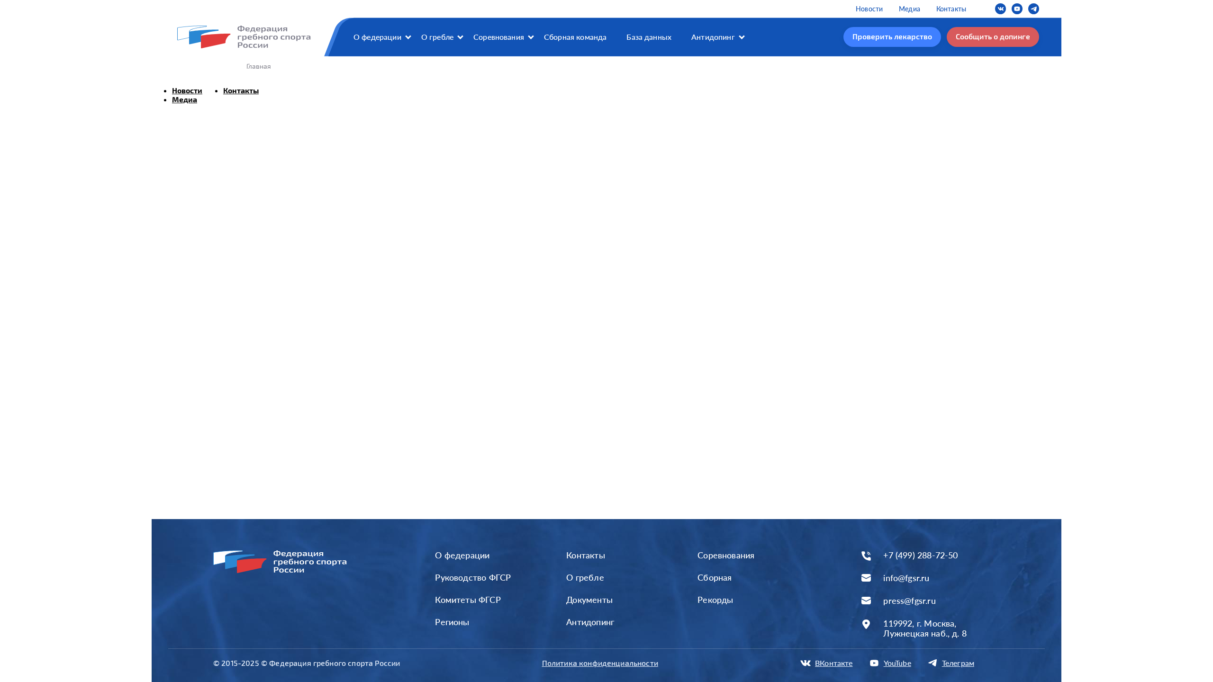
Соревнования (498, 36)
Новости (869, 9)
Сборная (714, 577)
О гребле (437, 36)
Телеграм (958, 662)
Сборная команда (575, 36)
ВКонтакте (833, 662)
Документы (589, 599)
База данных (648, 36)
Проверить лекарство (892, 36)
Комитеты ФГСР (467, 599)
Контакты (951, 9)
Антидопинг (713, 36)
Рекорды (715, 599)
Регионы (452, 622)
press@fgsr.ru (909, 601)
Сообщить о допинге (993, 36)
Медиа (909, 9)
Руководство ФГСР (473, 577)
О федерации (377, 36)
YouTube (897, 662)
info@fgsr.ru (906, 578)
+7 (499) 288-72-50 (920, 555)
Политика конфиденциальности (600, 662)
